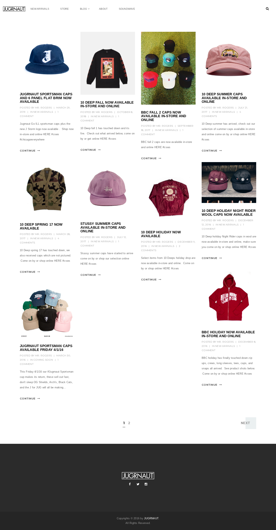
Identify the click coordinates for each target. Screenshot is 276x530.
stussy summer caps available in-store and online (103, 227)
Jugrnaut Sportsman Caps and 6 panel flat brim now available (46, 98)
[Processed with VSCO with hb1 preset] (229, 182)
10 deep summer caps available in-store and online (224, 98)
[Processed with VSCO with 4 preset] (168, 68)
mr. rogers (43, 107)
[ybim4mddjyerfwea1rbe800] (229, 297)
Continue (27, 150)
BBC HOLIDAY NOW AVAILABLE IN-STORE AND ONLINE (228, 334)
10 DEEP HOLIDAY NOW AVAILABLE (161, 234)
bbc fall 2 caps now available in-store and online (163, 116)
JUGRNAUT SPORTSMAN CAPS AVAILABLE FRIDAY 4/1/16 (46, 348)
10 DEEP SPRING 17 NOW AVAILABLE (41, 226)
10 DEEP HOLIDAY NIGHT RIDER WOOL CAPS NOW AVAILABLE (229, 213)
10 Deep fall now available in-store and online (107, 104)
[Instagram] (146, 484)
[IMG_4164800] (47, 311)
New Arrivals (43, 111)
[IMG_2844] (47, 59)
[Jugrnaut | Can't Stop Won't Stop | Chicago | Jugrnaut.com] (17, 9)
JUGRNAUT (151, 518)
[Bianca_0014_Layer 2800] (168, 197)
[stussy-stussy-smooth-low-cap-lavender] (107, 188)
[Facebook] (130, 484)
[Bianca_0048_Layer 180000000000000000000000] (47, 189)
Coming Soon (43, 359)
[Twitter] (138, 484)
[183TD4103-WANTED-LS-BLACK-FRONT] (107, 63)
